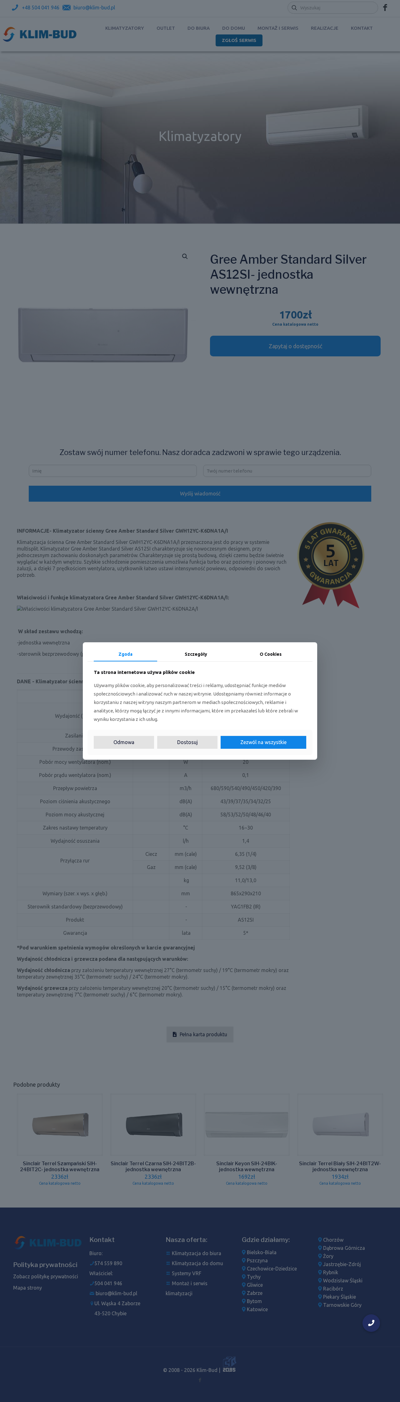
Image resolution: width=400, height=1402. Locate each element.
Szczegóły (196, 654)
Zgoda (125, 654)
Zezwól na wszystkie (263, 742)
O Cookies (271, 654)
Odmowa (123, 742)
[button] (371, 1323)
